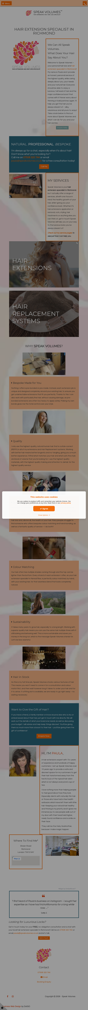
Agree (45, 508)
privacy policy (66, 503)
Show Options (43, 515)
